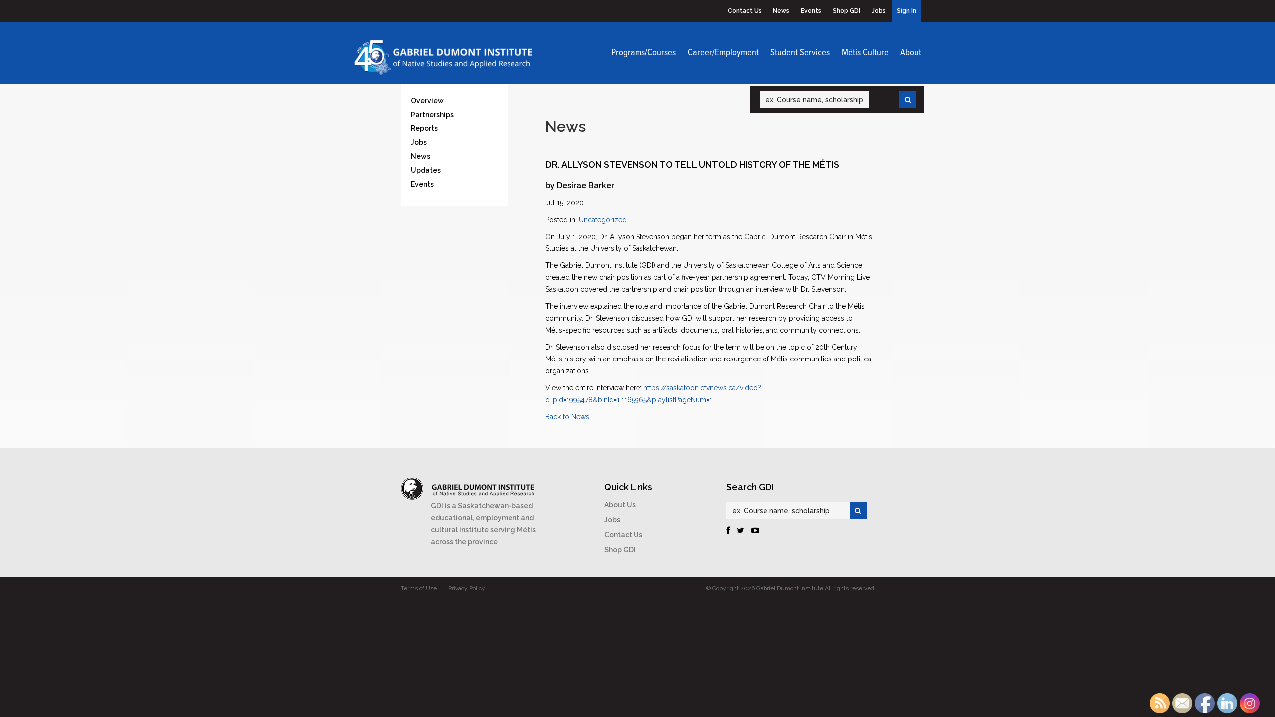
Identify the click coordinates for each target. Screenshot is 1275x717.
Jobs (879, 10)
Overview (427, 101)
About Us (620, 505)
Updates (426, 170)
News (781, 10)
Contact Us (745, 10)
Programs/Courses (643, 53)
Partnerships (432, 115)
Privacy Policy (466, 588)
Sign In (906, 10)
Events (811, 10)
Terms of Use (419, 588)
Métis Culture (865, 53)
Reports (424, 128)
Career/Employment (723, 53)
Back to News (567, 417)
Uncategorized (603, 220)
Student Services (800, 53)
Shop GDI (846, 10)
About (910, 53)
